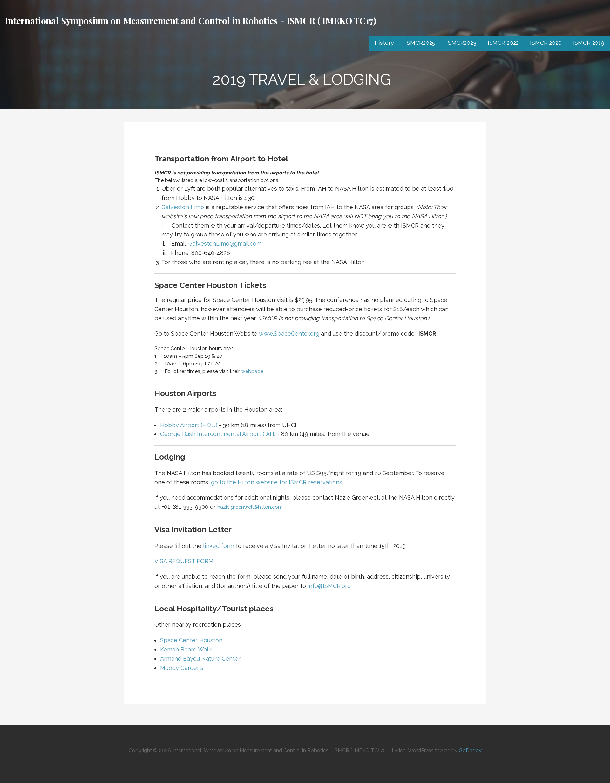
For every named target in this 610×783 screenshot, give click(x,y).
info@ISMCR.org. (330, 585)
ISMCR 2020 (545, 42)
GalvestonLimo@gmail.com (224, 243)
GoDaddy (470, 750)
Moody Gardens (181, 667)
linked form (218, 545)
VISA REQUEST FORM (184, 561)
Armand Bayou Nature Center (200, 658)
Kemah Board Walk (186, 649)
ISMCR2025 (420, 42)
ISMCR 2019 (588, 42)
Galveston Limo (182, 207)
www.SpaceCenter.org (289, 333)
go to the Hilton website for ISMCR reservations (276, 482)
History (384, 42)
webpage (252, 371)
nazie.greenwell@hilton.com (250, 507)
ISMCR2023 (461, 42)
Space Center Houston (191, 640)
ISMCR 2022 (503, 42)
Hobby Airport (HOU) (188, 425)
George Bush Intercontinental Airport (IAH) (218, 434)
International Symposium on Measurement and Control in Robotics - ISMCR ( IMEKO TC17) (190, 20)
